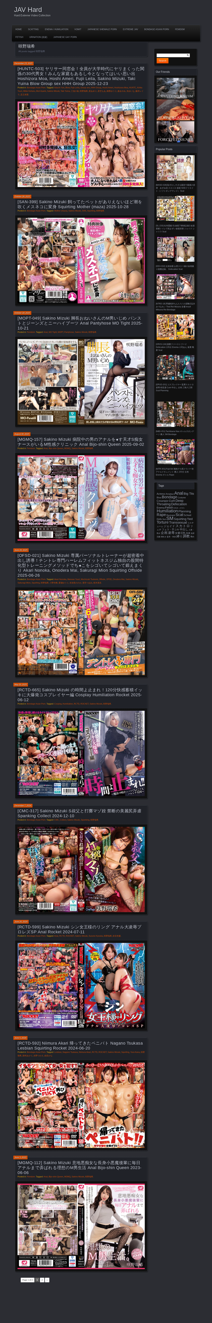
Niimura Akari (85, 1052)
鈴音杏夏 (117, 936)
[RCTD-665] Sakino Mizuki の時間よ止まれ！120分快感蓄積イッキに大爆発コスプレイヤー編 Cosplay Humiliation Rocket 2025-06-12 (80, 694)
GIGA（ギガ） (180, 508)
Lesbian (58, 1052)
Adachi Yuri (59, 87)
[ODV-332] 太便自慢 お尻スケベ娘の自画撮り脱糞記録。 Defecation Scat (175, 267)
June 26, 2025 (21, 550)
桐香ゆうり (112, 91)
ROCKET (84, 704)
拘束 (188, 533)
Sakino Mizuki (53, 91)
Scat (179, 515)
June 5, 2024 (20, 1038)
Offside (102, 579)
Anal (46, 332)
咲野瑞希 (84, 91)
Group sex (85, 87)
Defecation (179, 504)
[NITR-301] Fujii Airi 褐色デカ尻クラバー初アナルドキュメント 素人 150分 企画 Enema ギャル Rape (175, 472)
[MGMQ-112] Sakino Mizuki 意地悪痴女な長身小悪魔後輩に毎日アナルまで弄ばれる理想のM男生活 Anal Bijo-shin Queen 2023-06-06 (79, 1167)
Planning (184, 511)
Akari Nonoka (60, 579)
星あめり (93, 91)
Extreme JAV (130, 29)
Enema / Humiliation (56, 29)
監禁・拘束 (171, 537)
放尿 (192, 533)
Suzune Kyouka (96, 936)
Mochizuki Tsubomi (89, 579)
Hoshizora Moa (121, 87)
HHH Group (96, 87)
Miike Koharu (29, 91)
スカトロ (182, 526)
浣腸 (158, 537)
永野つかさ (38, 1055)
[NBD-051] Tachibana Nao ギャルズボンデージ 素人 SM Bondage (175, 432)
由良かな (48, 1055)
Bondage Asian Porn (156, 29)
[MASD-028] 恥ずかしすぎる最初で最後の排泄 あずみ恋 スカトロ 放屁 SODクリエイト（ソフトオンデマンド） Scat (175, 188)
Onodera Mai (119, 579)
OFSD (109, 579)
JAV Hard (28, 9)
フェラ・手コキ (170, 529)
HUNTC (132, 87)
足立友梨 (24, 94)
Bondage (169, 497)
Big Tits (189, 493)
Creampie (162, 500)
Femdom (180, 29)
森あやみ (122, 91)
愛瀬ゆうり (64, 583)
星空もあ (102, 91)
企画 (164, 533)
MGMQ (67, 448)
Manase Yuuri (73, 579)
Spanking (85, 820)
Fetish (19, 37)
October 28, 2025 (22, 196)
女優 (177, 533)
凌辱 (171, 533)
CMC (56, 820)
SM (169, 518)
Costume (182, 497)
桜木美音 (97, 583)
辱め (192, 537)
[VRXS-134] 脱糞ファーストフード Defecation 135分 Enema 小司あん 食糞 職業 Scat (175, 347)
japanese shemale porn (102, 29)
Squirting (91, 211)
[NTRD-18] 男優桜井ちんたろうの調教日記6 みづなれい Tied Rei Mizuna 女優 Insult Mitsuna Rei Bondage (175, 307)
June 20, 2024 (21, 922)
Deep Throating (170, 502)
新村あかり (27, 1055)
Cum (172, 500)
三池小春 (75, 91)
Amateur (170, 494)
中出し (184, 529)
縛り (179, 536)
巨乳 (183, 533)
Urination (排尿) (38, 37)
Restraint (170, 515)
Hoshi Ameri (107, 87)
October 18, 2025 (22, 313)
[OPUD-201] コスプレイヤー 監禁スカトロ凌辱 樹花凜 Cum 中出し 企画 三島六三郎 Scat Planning (175, 387)
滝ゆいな (130, 91)
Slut (164, 519)
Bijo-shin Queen (56, 448)
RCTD (77, 704)
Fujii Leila (75, 87)
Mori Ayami (41, 91)
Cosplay (58, 704)
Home (18, 29)
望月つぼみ (87, 583)
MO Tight (53, 332)
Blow (67, 87)
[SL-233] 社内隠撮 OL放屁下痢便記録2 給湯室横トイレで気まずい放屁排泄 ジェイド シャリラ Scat (175, 229)
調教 (186, 536)
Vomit (77, 29)
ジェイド (169, 526)
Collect (63, 820)
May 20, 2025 (21, 684)
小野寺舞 (54, 583)
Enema (160, 507)
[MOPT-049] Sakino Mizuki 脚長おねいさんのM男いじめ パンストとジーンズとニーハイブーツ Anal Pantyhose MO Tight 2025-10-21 (80, 323)
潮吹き (163, 537)
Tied (190, 519)
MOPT (60, 332)
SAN (84, 211)
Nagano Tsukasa (70, 1052)
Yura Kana (135, 1052)
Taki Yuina (65, 91)
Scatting (33, 29)
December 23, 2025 (23, 63)
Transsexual (178, 522)
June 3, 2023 (20, 1157)
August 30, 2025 (22, 434)
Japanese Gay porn (65, 37)
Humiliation (68, 704)
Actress (161, 494)
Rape (161, 515)
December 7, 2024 (23, 806)
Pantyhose (69, 332)
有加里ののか (75, 583)
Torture (163, 522)
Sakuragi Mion (24, 583)
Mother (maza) (60, 211)
